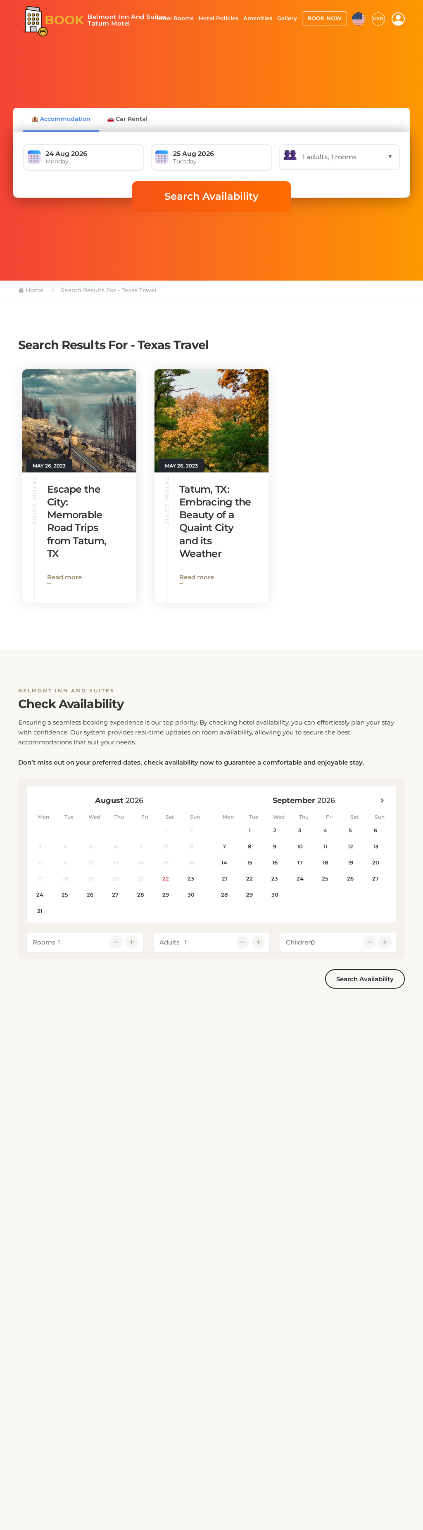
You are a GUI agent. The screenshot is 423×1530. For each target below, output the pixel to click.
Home (34, 290)
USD (378, 18)
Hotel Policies (218, 18)
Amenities (257, 18)
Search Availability (211, 196)
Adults (169, 942)
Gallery (287, 18)
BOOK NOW (324, 18)
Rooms (44, 942)
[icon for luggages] (358, 18)
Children (299, 942)
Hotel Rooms (175, 18)
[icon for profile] (398, 19)
